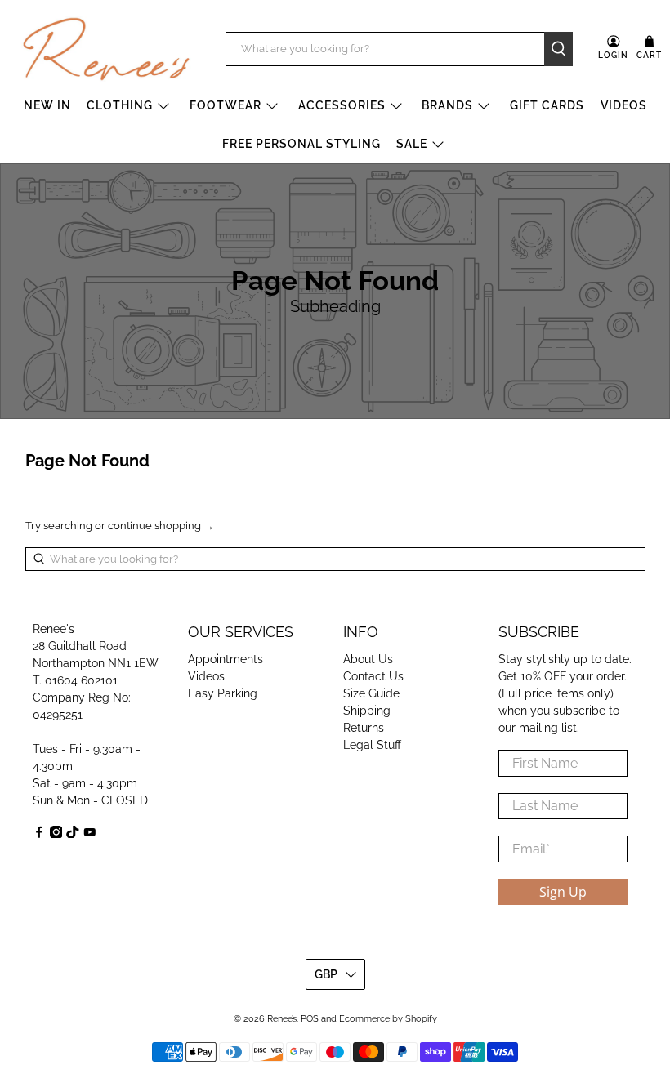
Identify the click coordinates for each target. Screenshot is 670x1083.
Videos (624, 105)
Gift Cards (547, 105)
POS (310, 1019)
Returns (363, 727)
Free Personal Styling (301, 143)
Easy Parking (222, 693)
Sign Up (563, 892)
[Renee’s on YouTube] (89, 833)
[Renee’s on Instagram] (56, 833)
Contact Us (373, 676)
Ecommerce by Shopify (388, 1019)
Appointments (225, 659)
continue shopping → (161, 525)
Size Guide (371, 693)
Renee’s (282, 1019)
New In (47, 105)
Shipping (367, 710)
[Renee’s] (106, 49)
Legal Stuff (372, 744)
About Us (368, 659)
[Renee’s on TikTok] (72, 833)
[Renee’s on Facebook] (39, 833)
